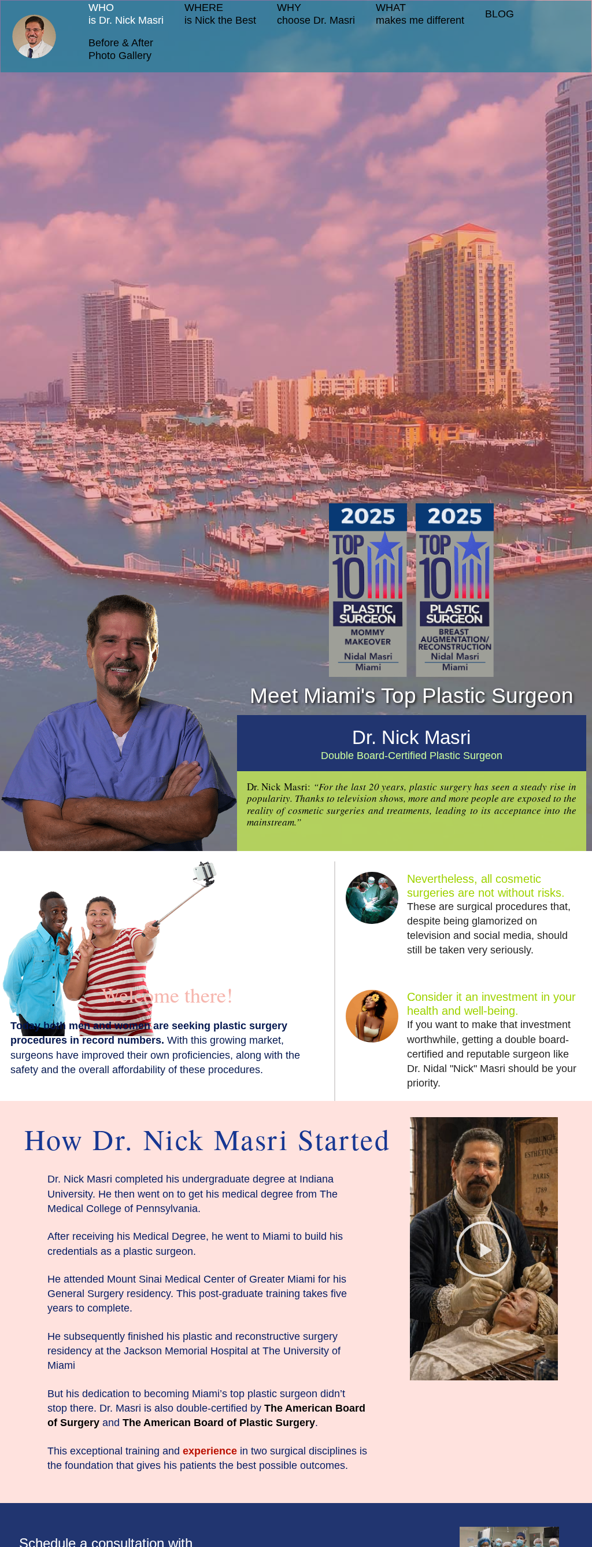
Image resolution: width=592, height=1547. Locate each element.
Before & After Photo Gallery (120, 49)
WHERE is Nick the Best (220, 14)
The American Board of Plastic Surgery (219, 1422)
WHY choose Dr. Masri (316, 14)
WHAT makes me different (420, 14)
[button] (484, 1249)
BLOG (499, 14)
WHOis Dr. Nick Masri (126, 14)
